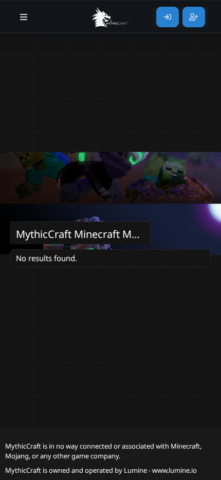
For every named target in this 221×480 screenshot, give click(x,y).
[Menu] (23, 17)
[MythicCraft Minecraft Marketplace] (110, 17)
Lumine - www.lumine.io (160, 470)
